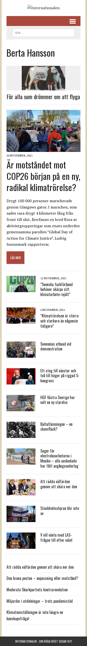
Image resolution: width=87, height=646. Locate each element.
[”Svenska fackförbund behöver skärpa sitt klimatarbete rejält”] (21, 289)
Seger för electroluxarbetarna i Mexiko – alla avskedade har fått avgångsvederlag (59, 458)
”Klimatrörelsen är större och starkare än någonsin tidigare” (59, 321)
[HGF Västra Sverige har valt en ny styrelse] (21, 407)
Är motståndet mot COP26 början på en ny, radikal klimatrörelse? (43, 176)
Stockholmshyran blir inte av (59, 510)
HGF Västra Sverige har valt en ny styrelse (57, 399)
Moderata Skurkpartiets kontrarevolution (37, 590)
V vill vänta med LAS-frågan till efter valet (56, 537)
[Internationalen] (43, 8)
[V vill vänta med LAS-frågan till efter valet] (21, 545)
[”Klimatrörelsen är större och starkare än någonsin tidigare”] (21, 320)
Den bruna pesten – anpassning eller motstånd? (42, 578)
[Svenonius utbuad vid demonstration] (21, 354)
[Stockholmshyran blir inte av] (21, 518)
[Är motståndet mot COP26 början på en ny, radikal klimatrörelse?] (43, 148)
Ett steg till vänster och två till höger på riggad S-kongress (60, 376)
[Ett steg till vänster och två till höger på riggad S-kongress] (21, 381)
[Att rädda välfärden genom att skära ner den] (21, 492)
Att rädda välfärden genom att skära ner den (58, 484)
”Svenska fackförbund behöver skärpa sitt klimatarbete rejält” (56, 289)
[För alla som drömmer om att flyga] (43, 87)
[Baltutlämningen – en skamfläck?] (21, 434)
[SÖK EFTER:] (43, 32)
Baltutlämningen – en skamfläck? (56, 426)
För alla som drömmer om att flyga (43, 96)
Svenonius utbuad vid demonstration (55, 346)
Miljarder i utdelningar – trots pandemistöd (40, 601)
